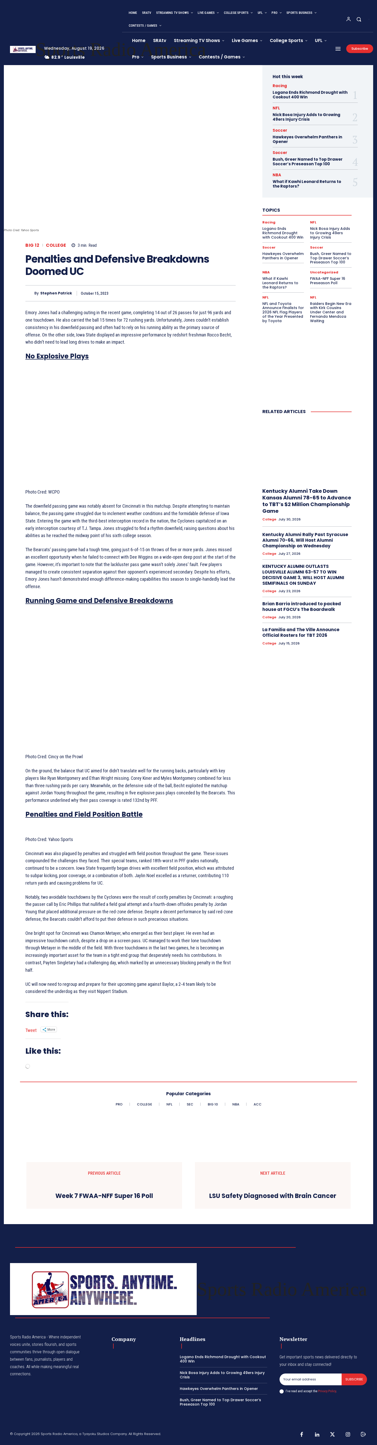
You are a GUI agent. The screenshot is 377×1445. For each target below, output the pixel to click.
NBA (277, 175)
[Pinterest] (183, 293)
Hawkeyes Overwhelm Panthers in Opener (307, 139)
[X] (171, 293)
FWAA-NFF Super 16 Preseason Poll (327, 280)
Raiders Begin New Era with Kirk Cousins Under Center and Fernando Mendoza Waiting (330, 312)
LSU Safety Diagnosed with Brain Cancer (272, 1196)
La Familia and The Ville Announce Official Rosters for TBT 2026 (300, 632)
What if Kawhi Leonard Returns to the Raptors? (307, 184)
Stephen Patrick (56, 293)
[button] (359, 19)
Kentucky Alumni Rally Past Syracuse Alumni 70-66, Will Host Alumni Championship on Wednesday (305, 540)
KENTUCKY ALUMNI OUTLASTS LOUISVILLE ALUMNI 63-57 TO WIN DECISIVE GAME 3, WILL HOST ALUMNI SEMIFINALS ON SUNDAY (303, 574)
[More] (230, 293)
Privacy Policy (327, 1391)
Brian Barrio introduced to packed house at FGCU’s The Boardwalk (301, 606)
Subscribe (354, 1379)
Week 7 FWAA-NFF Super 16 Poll (104, 1196)
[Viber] (218, 293)
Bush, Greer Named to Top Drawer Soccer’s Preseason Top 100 (308, 162)
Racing (280, 86)
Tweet (31, 1029)
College (56, 245)
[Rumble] (363, 1434)
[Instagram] (347, 1434)
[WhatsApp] (195, 293)
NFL (276, 108)
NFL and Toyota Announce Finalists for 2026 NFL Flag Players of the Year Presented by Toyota (283, 312)
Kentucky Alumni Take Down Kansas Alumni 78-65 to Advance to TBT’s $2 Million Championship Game (306, 501)
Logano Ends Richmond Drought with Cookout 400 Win (310, 95)
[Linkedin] (206, 293)
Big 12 (32, 245)
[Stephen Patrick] (29, 293)
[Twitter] (332, 1434)
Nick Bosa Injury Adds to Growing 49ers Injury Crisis (306, 117)
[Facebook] (159, 293)
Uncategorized (324, 272)
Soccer (280, 130)
